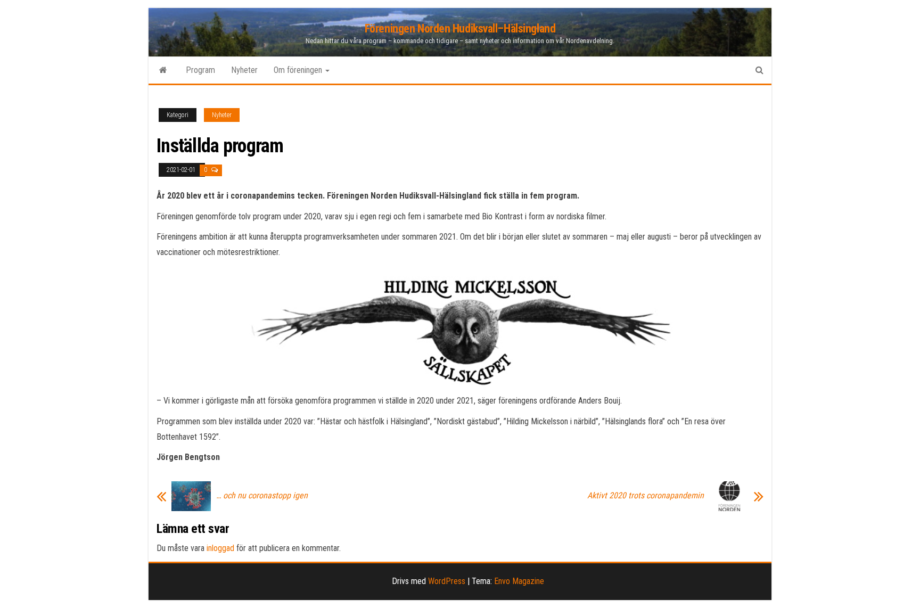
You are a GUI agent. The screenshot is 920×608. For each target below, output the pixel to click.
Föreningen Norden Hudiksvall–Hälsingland (460, 28)
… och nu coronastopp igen (262, 495)
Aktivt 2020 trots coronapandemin (645, 495)
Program (200, 70)
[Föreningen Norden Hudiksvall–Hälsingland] (163, 70)
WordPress (446, 581)
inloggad (220, 548)
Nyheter (244, 70)
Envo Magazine (519, 581)
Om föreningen (299, 70)
